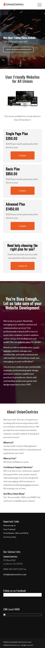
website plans (24, 342)
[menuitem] (38, 4)
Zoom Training (8, 529)
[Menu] (38, 4)
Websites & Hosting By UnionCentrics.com (16, 642)
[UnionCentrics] (18, 4)
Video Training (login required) (18, 49)
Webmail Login (8, 525)
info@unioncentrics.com (14, 574)
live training (25, 485)
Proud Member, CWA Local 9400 (14, 533)
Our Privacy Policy (9, 537)
